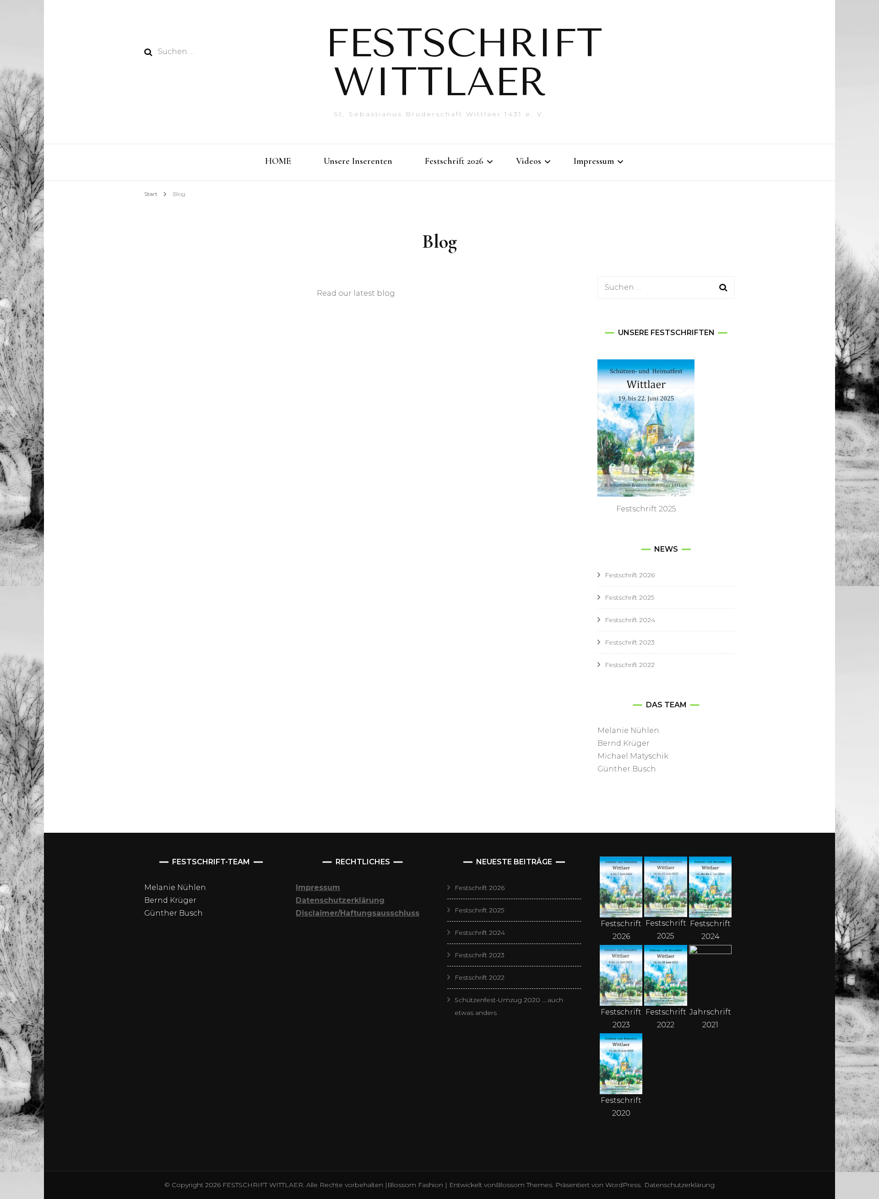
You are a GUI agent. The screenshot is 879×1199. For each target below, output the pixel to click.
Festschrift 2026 (454, 161)
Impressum (594, 161)
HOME (278, 161)
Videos (528, 161)
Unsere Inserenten (358, 161)
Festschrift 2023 (630, 642)
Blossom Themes (524, 1185)
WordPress (622, 1185)
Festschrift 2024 (630, 620)
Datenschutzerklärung (679, 1185)
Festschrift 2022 (630, 665)
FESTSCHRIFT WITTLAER (464, 63)
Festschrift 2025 (629, 597)
